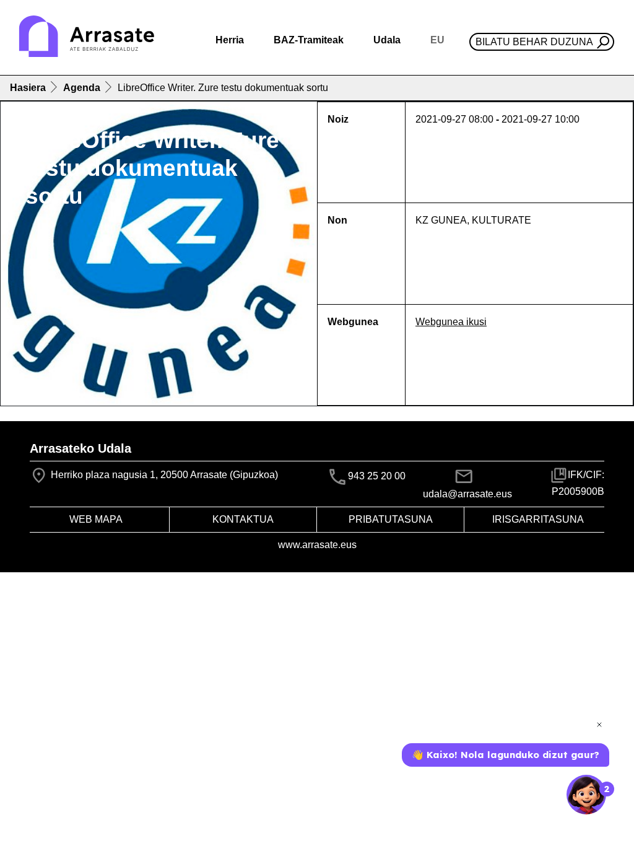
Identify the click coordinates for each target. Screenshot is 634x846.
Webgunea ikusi (451, 321)
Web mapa (96, 519)
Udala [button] (387, 40)
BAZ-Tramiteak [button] (309, 40)
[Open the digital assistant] (586, 794)
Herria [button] (229, 40)
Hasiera (28, 87)
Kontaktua (243, 519)
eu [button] (437, 40)
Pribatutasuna (391, 519)
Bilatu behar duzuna (534, 42)
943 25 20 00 (377, 476)
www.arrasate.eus (317, 544)
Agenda (81, 87)
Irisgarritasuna (538, 519)
